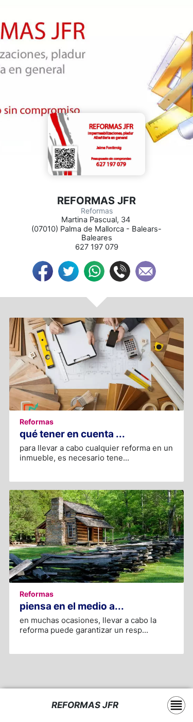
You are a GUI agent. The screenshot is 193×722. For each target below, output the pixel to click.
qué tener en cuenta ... (72, 434)
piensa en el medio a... (72, 606)
